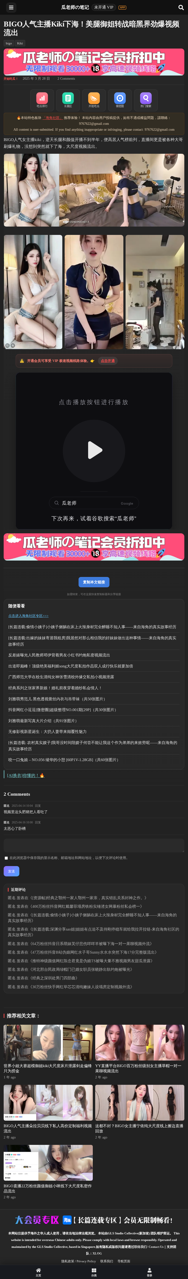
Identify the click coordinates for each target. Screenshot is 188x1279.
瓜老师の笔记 (75, 7)
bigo (9, 43)
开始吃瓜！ (11, 78)
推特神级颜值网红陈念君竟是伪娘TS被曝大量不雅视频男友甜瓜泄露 (91, 961)
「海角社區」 (52, 118)
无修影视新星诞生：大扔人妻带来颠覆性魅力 (47, 731)
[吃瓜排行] (42, 100)
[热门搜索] (146, 100)
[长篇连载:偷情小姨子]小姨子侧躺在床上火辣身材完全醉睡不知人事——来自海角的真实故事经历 (92, 627)
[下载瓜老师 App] (122, 7)
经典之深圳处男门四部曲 (53, 978)
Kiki (20, 43)
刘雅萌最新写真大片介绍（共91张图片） (43, 721)
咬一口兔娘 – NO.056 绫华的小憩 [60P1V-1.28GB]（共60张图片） (64, 760)
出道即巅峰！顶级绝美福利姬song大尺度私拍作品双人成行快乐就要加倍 (70, 666)
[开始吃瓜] (94, 100)
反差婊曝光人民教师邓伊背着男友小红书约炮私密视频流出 (59, 655)
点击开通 (108, 361)
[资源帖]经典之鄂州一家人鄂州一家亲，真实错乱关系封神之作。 (88, 898)
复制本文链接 (94, 582)
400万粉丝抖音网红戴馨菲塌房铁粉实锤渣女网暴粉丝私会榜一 (86, 906)
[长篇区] (68, 100)
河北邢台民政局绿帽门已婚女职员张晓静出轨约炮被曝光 (81, 969)
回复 (38, 805)
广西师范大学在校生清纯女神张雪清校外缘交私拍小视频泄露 (61, 677)
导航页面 (124, 1261)
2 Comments (66, 78)
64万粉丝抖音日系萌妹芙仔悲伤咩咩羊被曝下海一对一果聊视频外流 (91, 944)
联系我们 (106, 1261)
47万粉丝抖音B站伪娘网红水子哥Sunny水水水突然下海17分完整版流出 (93, 952)
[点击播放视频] (94, 451)
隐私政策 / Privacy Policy (78, 1261)
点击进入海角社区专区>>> (28, 616)
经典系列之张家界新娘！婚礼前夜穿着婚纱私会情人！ (55, 688)
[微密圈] (120, 100)
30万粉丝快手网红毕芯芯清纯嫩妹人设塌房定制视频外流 (81, 987)
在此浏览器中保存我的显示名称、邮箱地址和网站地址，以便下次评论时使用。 (69, 858)
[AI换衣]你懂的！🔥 (26, 775)
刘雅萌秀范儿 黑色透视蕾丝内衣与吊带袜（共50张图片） (57, 699)
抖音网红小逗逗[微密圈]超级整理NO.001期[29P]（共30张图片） (63, 710)
